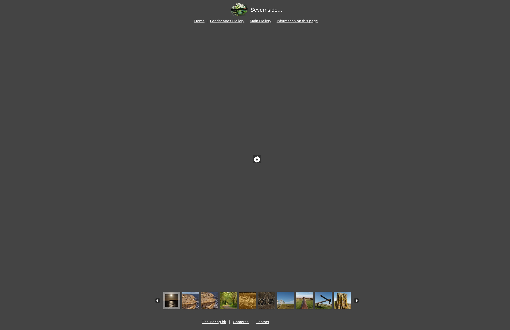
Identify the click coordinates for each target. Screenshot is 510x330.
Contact (262, 322)
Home (199, 21)
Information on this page (297, 21)
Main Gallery (260, 21)
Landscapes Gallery (227, 21)
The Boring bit (214, 322)
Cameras (241, 322)
